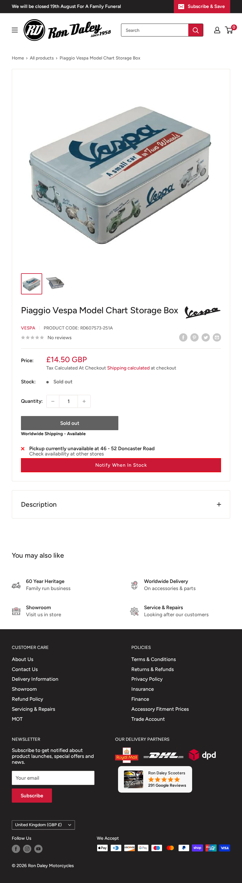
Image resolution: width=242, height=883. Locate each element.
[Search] (195, 30)
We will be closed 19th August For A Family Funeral (66, 6)
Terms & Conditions (153, 659)
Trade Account (148, 719)
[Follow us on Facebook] (16, 848)
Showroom (24, 689)
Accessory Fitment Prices (160, 709)
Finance (140, 699)
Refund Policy (27, 699)
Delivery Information (35, 679)
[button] (121, 465)
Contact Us (25, 669)
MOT (17, 719)
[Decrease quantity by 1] (53, 401)
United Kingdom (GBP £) (38, 824)
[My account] (217, 30)
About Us (22, 659)
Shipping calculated (128, 368)
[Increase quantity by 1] (84, 401)
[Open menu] (15, 30)
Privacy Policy (147, 679)
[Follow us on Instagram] (27, 848)
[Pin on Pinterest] (194, 337)
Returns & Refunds (152, 669)
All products (42, 58)
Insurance (142, 689)
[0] (229, 30)
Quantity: (32, 401)
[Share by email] (217, 337)
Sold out (69, 423)
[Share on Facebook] (183, 337)
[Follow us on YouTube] (38, 848)
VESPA (28, 328)
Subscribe (32, 795)
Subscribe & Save (206, 6)
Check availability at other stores (66, 454)
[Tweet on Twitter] (206, 337)
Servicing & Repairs (33, 709)
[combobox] (154, 30)
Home (18, 58)
